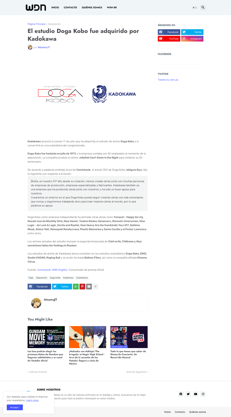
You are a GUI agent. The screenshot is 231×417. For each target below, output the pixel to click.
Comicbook (44, 269)
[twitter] (188, 394)
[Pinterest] (82, 286)
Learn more (32, 400)
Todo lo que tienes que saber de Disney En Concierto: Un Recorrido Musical (128, 354)
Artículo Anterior (38, 371)
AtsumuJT (50, 299)
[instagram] (203, 394)
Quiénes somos (92, 7)
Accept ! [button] (14, 407)
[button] (195, 7)
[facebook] (181, 394)
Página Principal (36, 24)
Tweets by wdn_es (168, 79)
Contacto (70, 7)
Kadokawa (68, 277)
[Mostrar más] (95, 286)
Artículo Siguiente (136, 371)
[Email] (89, 286)
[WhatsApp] (76, 286)
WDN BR (112, 7)
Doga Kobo (55, 277)
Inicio (55, 7)
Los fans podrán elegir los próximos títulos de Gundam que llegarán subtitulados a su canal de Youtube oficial (45, 356)
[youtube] (196, 394)
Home (167, 411)
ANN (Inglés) (59, 269)
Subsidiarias (82, 277)
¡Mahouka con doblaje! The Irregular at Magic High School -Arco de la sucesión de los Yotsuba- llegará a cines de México (87, 357)
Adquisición (54, 24)
